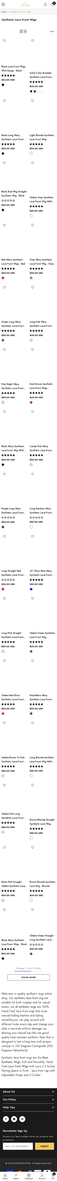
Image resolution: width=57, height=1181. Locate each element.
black (2, 84)
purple (34, 91)
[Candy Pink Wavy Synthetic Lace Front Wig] (43, 426)
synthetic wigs (27, 1007)
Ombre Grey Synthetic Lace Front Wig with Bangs (41, 200)
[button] (21, 31)
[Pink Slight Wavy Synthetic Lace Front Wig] (14, 364)
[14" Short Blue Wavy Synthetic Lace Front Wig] (43, 551)
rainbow (31, 526)
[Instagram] (14, 1119)
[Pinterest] (22, 1119)
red (2, 277)
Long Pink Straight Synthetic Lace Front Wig (12, 635)
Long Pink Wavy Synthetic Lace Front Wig (41, 324)
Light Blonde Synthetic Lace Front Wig (42, 137)
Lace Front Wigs (18, 1066)
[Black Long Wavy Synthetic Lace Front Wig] (14, 115)
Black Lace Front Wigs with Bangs (13, 68)
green (2, 340)
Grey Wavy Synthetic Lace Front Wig (42, 261)
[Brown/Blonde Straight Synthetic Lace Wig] (43, 799)
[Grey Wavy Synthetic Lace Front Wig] (43, 239)
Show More (28, 977)
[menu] (3, 4)
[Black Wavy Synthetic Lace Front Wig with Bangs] (14, 426)
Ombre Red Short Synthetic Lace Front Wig (12, 698)
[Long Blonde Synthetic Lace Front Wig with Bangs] (43, 737)
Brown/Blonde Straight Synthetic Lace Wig (42, 822)
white (42, 91)
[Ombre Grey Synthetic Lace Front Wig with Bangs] (43, 177)
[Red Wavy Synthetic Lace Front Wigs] (14, 239)
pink (31, 340)
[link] (16, 1176)
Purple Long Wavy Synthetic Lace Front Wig (12, 511)
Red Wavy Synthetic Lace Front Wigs (13, 261)
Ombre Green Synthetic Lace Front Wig (42, 635)
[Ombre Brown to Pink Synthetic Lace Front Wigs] (14, 737)
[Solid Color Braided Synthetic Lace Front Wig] (43, 54)
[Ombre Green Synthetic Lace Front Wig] (43, 613)
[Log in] (45, 4)
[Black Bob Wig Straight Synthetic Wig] (14, 174)
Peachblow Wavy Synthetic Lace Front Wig (41, 698)
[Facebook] (6, 1119)
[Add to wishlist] (4, 40)
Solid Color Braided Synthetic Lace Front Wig (41, 75)
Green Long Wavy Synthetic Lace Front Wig (12, 324)
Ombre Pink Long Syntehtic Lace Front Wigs (12, 816)
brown (31, 402)
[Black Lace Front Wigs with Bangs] (14, 50)
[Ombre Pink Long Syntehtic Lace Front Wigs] (14, 796)
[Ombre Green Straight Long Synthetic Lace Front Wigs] (43, 920)
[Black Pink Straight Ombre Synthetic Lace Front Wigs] (14, 862)
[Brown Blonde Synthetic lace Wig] (43, 862)
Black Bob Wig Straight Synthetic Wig (14, 193)
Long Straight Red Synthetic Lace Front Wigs (12, 573)
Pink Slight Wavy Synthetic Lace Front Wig (12, 386)
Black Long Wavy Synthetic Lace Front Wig (12, 137)
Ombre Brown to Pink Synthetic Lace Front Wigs (13, 760)
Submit (44, 1146)
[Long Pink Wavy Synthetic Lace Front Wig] (43, 301)
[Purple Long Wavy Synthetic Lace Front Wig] (14, 488)
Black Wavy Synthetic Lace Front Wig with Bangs (12, 448)
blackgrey (31, 215)
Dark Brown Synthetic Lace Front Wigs (41, 386)
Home (3, 11)
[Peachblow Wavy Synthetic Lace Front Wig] (43, 675)
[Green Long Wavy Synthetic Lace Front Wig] (14, 301)
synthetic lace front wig (28, 998)
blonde (38, 91)
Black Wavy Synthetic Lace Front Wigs (14, 942)
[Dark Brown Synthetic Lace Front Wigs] (43, 364)
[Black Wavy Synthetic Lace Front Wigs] (14, 922)
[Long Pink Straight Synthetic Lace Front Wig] (14, 613)
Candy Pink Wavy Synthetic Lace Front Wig (41, 448)
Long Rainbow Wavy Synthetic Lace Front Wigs (41, 511)
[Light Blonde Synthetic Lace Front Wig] (43, 115)
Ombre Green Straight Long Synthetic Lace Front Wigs (42, 938)
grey (31, 277)
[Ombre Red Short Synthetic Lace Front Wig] (14, 675)
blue (31, 589)
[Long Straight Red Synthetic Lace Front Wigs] (14, 551)
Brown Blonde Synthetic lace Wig (42, 884)
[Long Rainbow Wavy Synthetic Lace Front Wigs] (43, 488)
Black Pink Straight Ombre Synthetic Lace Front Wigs (13, 884)
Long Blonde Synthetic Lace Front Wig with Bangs (42, 760)
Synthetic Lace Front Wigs (20, 11)
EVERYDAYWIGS (22, 1163)
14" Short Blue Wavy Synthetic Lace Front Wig (41, 573)
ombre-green (31, 651)
